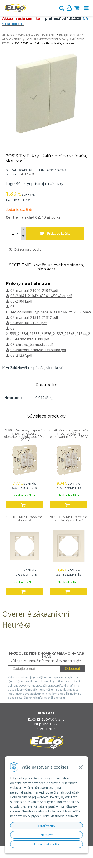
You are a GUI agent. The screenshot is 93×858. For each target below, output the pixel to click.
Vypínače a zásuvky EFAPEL (36, 35)
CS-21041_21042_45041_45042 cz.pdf (41, 295)
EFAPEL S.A (25, 174)
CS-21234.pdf (21, 355)
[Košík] (77, 8)
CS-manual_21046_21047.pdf (34, 290)
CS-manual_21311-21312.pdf (34, 317)
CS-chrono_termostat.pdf (31, 344)
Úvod (10, 35)
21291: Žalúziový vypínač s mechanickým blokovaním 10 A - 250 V (69, 433)
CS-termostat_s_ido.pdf (29, 339)
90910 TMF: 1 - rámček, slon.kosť (24, 518)
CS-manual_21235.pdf (28, 322)
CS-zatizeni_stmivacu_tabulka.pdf (38, 349)
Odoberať (72, 669)
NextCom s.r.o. (48, 853)
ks (18, 233)
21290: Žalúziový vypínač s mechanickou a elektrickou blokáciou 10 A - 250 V (24, 435)
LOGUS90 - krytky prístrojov (45, 39)
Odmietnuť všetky (46, 844)
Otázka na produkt (27, 249)
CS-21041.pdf (21, 301)
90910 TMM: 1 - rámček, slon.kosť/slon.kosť (68, 518)
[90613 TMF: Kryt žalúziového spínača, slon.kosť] (46, 94)
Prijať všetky (46, 826)
